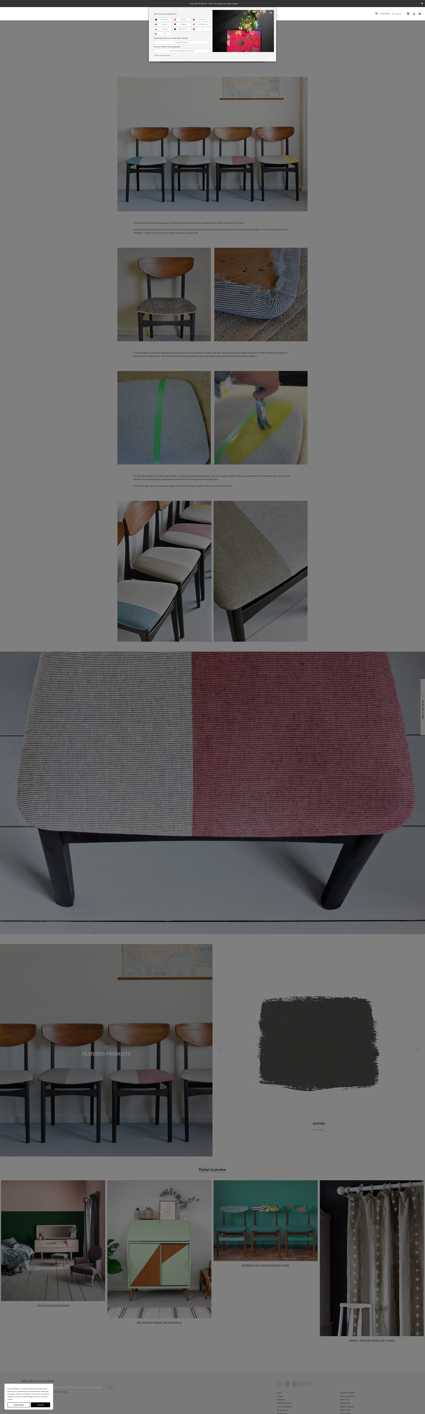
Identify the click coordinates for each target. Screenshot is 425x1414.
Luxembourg (202, 24)
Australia (164, 20)
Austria (183, 20)
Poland (164, 29)
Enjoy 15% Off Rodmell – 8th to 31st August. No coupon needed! (214, 4)
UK (203, 29)
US (165, 34)
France (165, 24)
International (181, 42)
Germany (183, 24)
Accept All (40, 1405)
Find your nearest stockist (181, 51)
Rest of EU (183, 29)
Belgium (202, 20)
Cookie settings (19, 1405)
